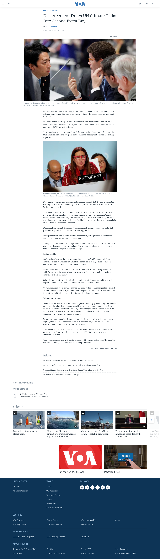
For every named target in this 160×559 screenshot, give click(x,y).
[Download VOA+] (125, 457)
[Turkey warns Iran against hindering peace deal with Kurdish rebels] (131, 420)
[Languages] (140, 3)
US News (16, 487)
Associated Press (52, 26)
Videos (117, 520)
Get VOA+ (51, 549)
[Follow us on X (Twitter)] (87, 487)
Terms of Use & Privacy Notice (25, 549)
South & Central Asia (54, 508)
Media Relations (87, 553)
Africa (48, 487)
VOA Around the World (56, 553)
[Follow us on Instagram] (97, 487)
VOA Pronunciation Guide (125, 553)
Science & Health (50, 11)
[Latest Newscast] (153, 3)
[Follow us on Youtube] (92, 487)
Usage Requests (121, 549)
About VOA (17, 553)
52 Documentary (87, 524)
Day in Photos (52, 520)
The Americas (52, 491)
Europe (49, 499)
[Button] (113, 36)
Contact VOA (86, 549)
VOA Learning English (56, 537)
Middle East (51, 504)
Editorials (85, 537)
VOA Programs (19, 520)
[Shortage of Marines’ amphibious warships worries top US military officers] (63, 420)
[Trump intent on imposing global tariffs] (29, 420)
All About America (20, 491)
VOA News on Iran (54, 524)
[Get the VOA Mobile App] (80, 457)
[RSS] (103, 487)
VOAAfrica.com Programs (23, 537)
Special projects (19, 524)
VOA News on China (89, 520)
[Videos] (146, 3)
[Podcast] (108, 487)
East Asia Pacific (53, 495)
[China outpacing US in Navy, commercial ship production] (97, 420)
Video (16, 406)
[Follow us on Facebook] (82, 487)
